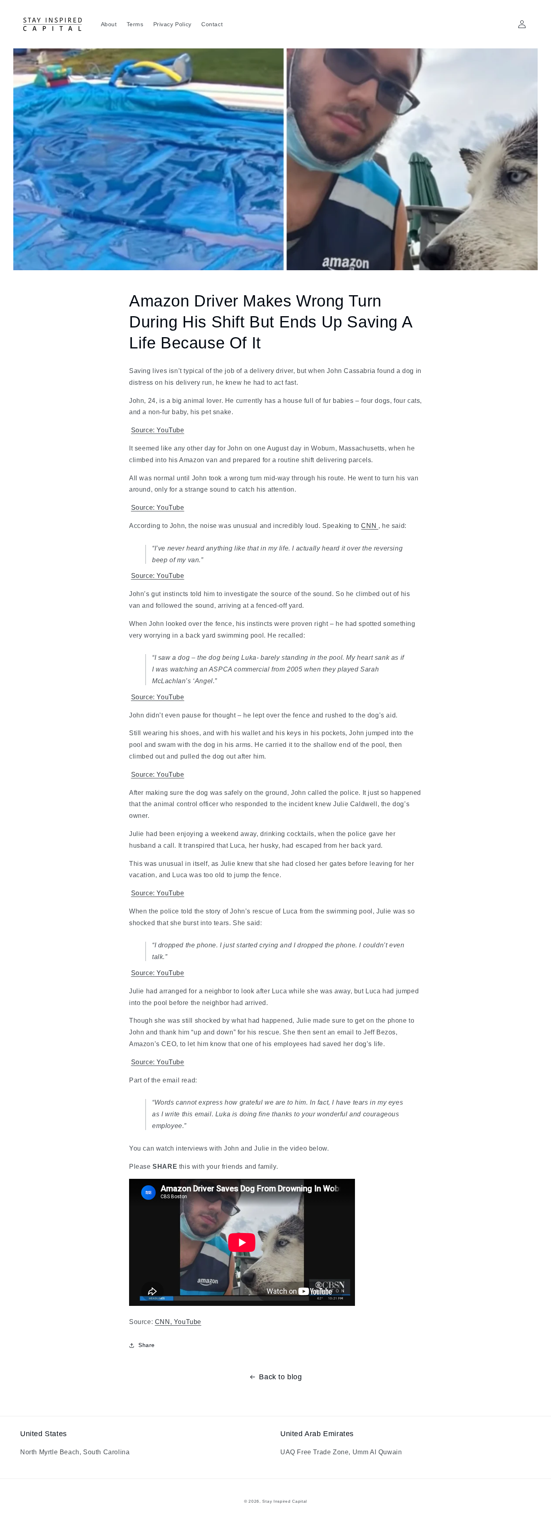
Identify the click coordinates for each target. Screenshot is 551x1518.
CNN (369, 525)
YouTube (187, 1321)
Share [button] (146, 1345)
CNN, (164, 1321)
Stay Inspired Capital (284, 1501)
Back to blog (280, 1377)
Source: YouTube (157, 430)
